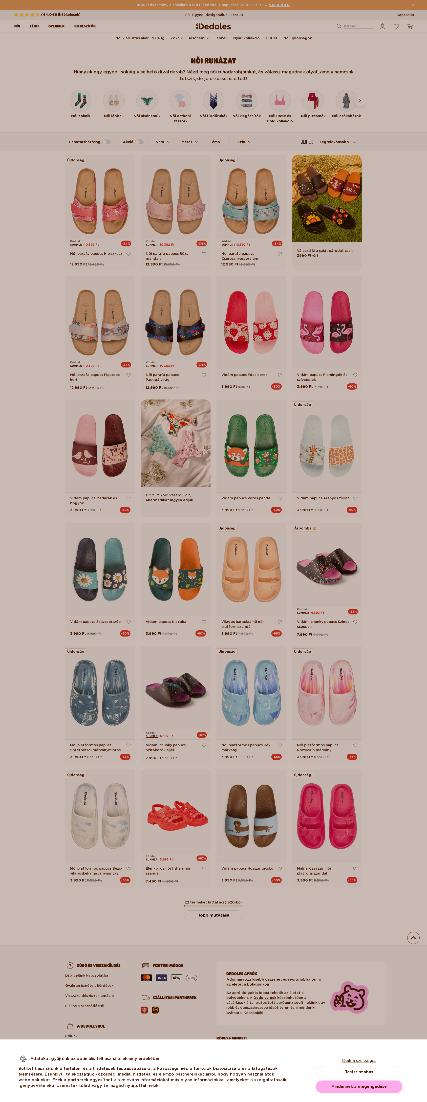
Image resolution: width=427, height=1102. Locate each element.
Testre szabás (359, 1072)
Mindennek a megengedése (359, 1086)
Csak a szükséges (359, 1060)
